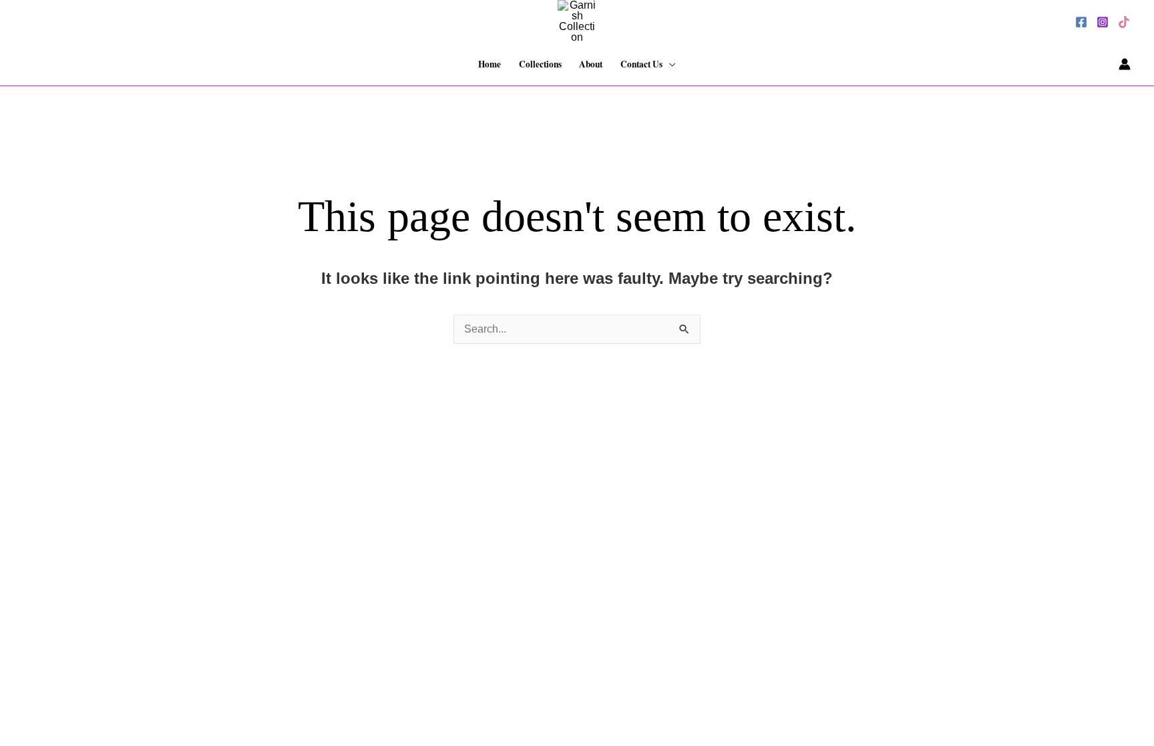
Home (489, 64)
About (590, 64)
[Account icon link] (1125, 64)
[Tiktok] (1124, 22)
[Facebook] (1081, 22)
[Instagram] (1102, 22)
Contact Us (641, 64)
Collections (540, 64)
